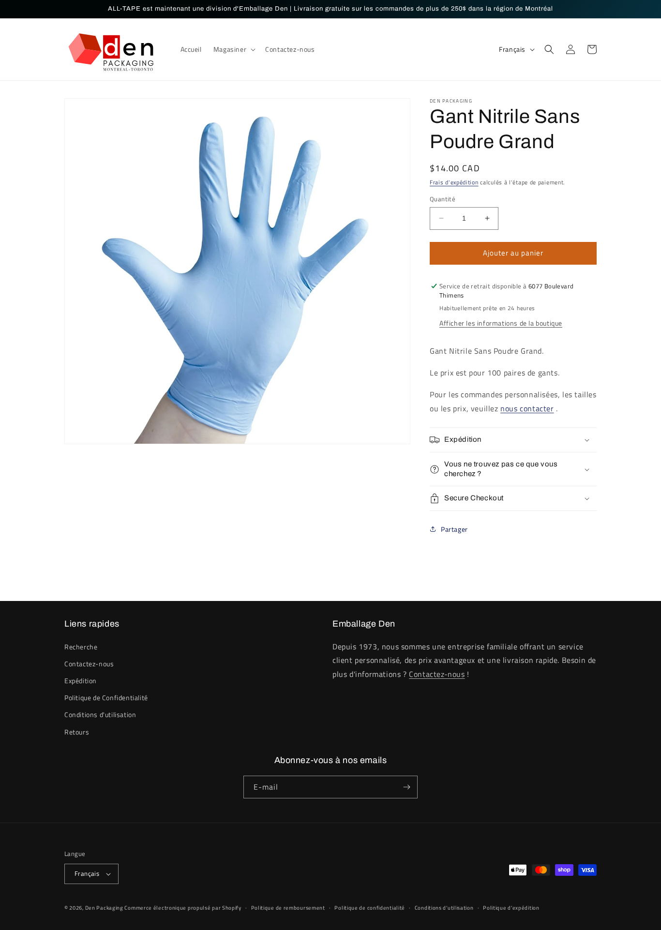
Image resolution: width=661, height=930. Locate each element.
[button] (233, 49)
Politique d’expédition (511, 908)
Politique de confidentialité (369, 908)
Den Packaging (105, 908)
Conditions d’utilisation (444, 908)
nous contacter (527, 408)
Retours (76, 732)
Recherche (80, 647)
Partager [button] (454, 529)
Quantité (442, 199)
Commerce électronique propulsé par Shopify (182, 908)
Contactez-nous (89, 664)
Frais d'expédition (454, 182)
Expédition (80, 680)
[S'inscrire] (406, 787)
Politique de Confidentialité (106, 697)
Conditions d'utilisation (100, 714)
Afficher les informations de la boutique (500, 323)
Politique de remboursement (288, 908)
